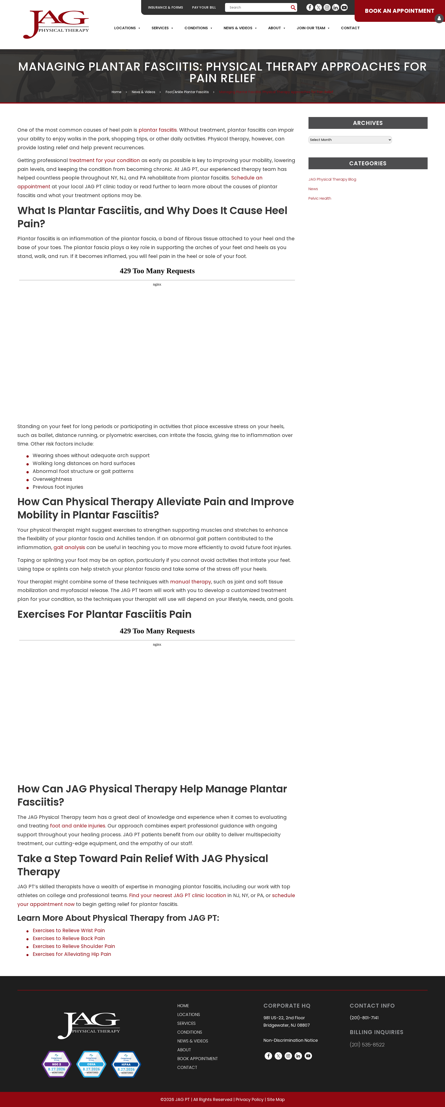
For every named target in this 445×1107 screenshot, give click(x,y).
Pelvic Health (319, 198)
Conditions (196, 28)
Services (160, 28)
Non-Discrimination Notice (291, 1040)
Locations (125, 28)
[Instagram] (327, 7)
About (274, 28)
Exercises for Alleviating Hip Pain (72, 954)
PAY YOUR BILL (204, 7)
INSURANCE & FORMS (165, 7)
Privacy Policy (250, 1099)
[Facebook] (309, 7)
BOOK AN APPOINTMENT (399, 11)
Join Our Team (311, 28)
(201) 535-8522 (367, 1044)
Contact (350, 28)
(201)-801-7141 (364, 1018)
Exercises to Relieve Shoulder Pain (74, 946)
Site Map (276, 1099)
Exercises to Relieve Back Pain (69, 938)
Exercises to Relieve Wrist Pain (69, 930)
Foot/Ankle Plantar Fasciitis (187, 92)
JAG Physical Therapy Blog (332, 179)
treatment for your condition (104, 160)
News (313, 189)
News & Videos (238, 28)
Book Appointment (197, 1058)
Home (116, 92)
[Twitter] (318, 7)
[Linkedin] (335, 7)
